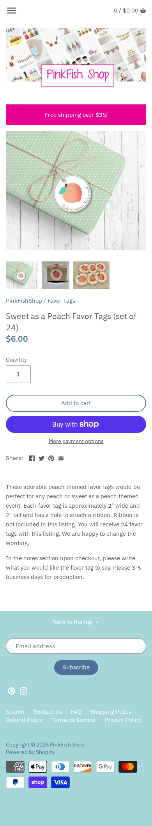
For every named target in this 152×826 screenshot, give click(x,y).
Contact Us (48, 711)
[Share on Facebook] (32, 457)
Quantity (16, 360)
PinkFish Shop (67, 744)
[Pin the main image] (51, 457)
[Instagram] (23, 690)
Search (15, 711)
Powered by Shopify (30, 751)
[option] (22, 275)
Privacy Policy (122, 720)
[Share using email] (61, 457)
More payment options (76, 441)
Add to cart (76, 403)
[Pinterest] (11, 690)
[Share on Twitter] (41, 457)
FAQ (76, 711)
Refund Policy (24, 720)
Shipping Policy (110, 711)
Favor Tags (61, 300)
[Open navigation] (12, 10)
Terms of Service (73, 720)
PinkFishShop (24, 300)
